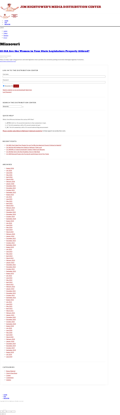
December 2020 (11, 317)
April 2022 (9, 282)
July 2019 (9, 354)
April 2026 (9, 177)
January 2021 (10, 315)
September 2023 (11, 245)
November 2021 (11, 293)
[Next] (4, 414)
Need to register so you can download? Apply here (17, 90)
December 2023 (11, 238)
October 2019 (10, 348)
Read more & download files (8, 61)
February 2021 (10, 313)
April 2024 (9, 229)
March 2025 (9, 205)
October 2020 (10, 321)
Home (6, 20)
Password (6, 80)
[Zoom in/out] (13, 412)
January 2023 (10, 262)
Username (6, 74)
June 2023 (9, 251)
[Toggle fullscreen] (9, 412)
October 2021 (10, 295)
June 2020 (9, 330)
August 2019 (10, 352)
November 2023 (11, 240)
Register (7, 24)
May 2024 (9, 227)
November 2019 (11, 345)
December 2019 (11, 343)
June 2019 (9, 356)
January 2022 (10, 289)
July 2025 (9, 197)
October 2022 (10, 269)
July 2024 (9, 223)
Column (2, 55)
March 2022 (9, 284)
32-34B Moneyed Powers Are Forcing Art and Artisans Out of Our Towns (27, 154)
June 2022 (9, 278)
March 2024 (9, 232)
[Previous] (1, 414)
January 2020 (10, 341)
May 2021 (9, 306)
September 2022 (11, 271)
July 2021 (9, 302)
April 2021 (9, 308)
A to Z (5, 37)
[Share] (4, 411)
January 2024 (10, 236)
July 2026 (9, 170)
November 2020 (11, 319)
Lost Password (7, 92)
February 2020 (10, 339)
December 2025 (11, 186)
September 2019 (11, 350)
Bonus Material (10, 371)
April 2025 (9, 203)
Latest (5, 31)
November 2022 (11, 267)
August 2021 (10, 300)
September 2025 (11, 192)
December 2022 (11, 264)
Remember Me (8, 86)
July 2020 (9, 328)
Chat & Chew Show (11, 373)
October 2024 (10, 216)
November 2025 (11, 188)
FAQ (6, 22)
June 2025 (9, 199)
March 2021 (9, 310)
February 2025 (10, 207)
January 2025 (10, 210)
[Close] (1, 412)
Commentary (7, 55)
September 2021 (11, 297)
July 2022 (9, 275)
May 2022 (9, 280)
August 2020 (10, 326)
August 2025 (10, 194)
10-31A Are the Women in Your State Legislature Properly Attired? (45, 51)
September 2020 (11, 324)
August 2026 (10, 168)
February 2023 (10, 260)
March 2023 (9, 258)
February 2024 (10, 234)
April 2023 (9, 256)
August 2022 (10, 273)
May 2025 (9, 201)
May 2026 (9, 175)
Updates (8, 380)
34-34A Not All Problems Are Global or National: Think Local (24, 147)
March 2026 (9, 179)
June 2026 (9, 172)
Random (6, 35)
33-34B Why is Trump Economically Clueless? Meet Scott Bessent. (25, 149)
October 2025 (10, 190)
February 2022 (10, 286)
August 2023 (10, 247)
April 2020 (9, 335)
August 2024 (10, 221)
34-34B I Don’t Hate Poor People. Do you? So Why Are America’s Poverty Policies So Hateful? (33, 145)
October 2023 (10, 243)
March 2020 (9, 337)
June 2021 (9, 304)
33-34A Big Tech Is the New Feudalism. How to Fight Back (23, 152)
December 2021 (11, 291)
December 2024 (11, 212)
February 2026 (10, 181)
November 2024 (11, 214)
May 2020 (9, 332)
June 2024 (9, 225)
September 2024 (11, 218)
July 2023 (9, 249)
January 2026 (10, 183)
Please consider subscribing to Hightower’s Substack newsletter (22, 131)
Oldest (5, 33)
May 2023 (9, 253)
